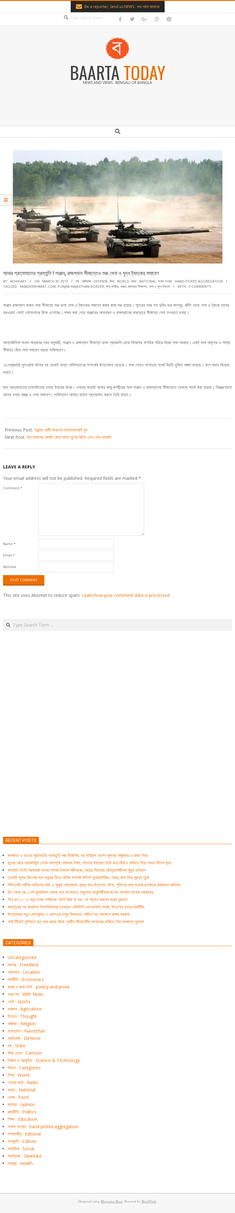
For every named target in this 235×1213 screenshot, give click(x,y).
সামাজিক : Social (21, 1148)
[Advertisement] (117, 763)
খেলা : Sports (19, 1001)
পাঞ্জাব (123, 286)
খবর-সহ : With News (26, 994)
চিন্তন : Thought (22, 1016)
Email (9, 555)
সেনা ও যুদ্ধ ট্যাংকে (159, 286)
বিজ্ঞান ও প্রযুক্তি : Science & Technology (44, 1060)
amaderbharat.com (38, 286)
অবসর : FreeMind (23, 965)
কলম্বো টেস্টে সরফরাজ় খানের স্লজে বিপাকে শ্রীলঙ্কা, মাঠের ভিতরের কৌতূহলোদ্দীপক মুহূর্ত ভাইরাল (77, 870)
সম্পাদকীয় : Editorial (24, 1134)
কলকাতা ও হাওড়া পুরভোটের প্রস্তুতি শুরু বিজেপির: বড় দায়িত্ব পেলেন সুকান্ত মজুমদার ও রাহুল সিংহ (78, 855)
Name (9, 543)
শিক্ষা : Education (22, 1119)
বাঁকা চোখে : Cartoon (25, 1053)
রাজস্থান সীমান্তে (137, 286)
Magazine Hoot (111, 1201)
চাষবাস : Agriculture (25, 1009)
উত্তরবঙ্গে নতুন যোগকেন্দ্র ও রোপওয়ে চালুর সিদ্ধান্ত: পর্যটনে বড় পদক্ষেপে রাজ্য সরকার (68, 914)
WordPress (148, 1201)
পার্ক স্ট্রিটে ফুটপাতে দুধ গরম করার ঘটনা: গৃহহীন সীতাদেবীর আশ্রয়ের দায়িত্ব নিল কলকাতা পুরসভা (76, 921)
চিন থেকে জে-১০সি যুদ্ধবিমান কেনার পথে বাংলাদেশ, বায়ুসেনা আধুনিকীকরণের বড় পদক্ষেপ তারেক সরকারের (80, 892)
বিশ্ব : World (119, 281)
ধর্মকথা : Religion (22, 1023)
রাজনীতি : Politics (22, 1112)
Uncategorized (22, 957)
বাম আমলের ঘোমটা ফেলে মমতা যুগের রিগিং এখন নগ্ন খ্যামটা (69, 437)
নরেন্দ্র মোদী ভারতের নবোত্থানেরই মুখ (61, 430)
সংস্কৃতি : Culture (22, 1141)
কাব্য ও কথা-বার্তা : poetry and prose (39, 987)
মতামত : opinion (21, 1104)
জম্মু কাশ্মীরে (112, 286)
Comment (12, 488)
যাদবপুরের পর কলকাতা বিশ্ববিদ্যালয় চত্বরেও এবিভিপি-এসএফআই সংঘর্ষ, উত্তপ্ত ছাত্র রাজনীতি (76, 907)
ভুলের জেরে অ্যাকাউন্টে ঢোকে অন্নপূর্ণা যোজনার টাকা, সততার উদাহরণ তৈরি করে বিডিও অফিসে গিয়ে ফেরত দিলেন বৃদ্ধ (89, 863)
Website (9, 566)
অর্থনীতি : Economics (26, 979)
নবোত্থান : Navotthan (26, 1031)
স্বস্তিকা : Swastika (24, 1156)
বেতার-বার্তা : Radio (23, 1082)
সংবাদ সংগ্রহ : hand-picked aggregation (190, 281)
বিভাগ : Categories (24, 1068)
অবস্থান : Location (24, 972)
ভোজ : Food (18, 1097)
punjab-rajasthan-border (81, 286)
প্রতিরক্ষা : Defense (95, 281)
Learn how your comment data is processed (126, 595)
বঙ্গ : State (16, 1045)
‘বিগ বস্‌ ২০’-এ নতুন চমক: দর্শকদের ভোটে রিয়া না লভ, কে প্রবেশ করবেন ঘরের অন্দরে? (68, 899)
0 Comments (200, 286)
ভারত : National (143, 281)
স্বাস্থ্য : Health (20, 1163)
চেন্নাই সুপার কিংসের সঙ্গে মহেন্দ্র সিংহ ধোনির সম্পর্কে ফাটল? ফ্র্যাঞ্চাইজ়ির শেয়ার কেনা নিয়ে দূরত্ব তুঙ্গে (78, 877)
